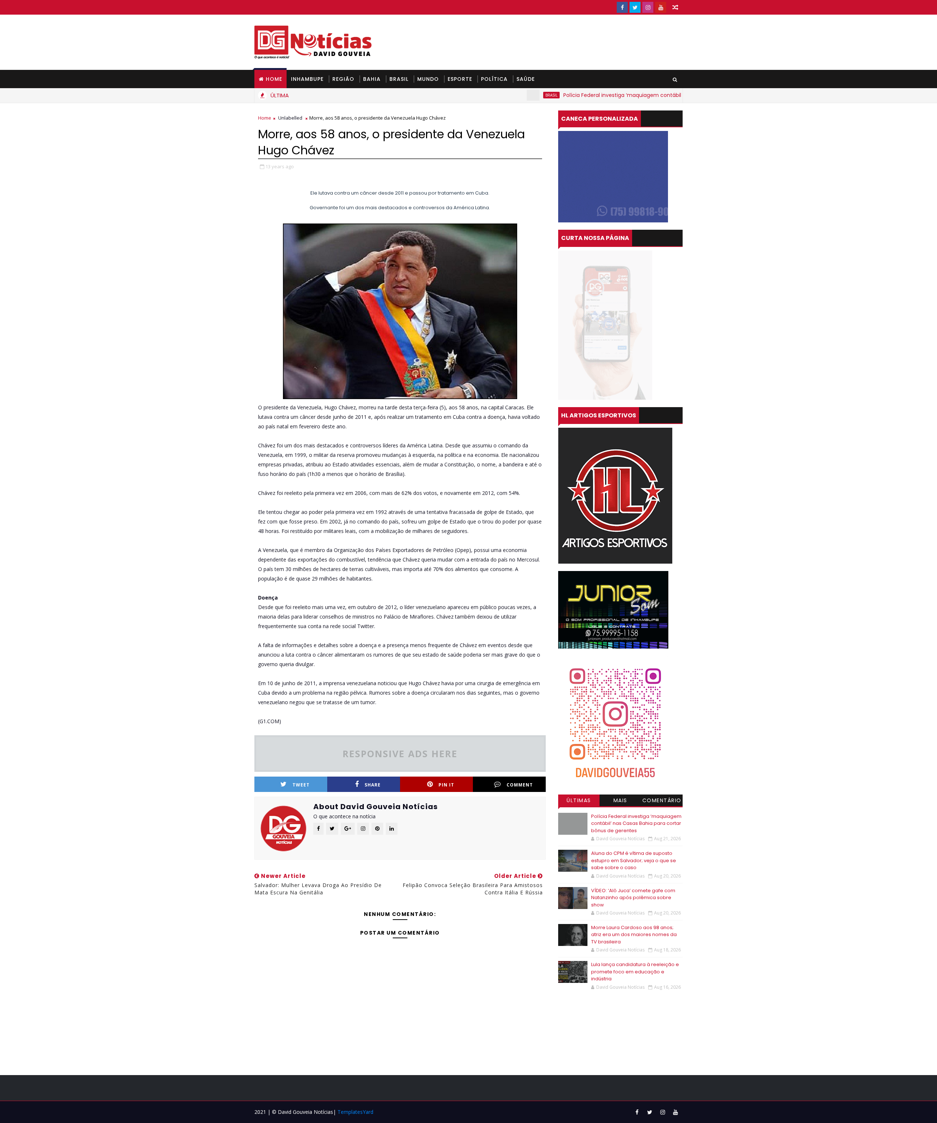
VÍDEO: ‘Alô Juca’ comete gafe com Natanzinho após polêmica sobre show (633, 897)
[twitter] (635, 7)
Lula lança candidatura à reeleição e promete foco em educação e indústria (635, 971)
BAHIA (372, 79)
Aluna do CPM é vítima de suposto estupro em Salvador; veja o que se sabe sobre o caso (633, 860)
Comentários (662, 801)
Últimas (579, 800)
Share (373, 785)
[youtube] (660, 7)
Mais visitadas (620, 801)
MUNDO (428, 79)
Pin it (446, 785)
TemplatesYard (355, 1111)
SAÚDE (525, 79)
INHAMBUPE (307, 79)
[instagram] (647, 7)
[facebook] (622, 7)
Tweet (301, 785)
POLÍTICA (494, 79)
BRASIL (398, 79)
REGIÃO (343, 79)
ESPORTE (460, 79)
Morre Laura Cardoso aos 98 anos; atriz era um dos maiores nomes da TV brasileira (634, 934)
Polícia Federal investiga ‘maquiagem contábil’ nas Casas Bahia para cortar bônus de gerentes (644, 95)
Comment (520, 785)
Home (274, 79)
